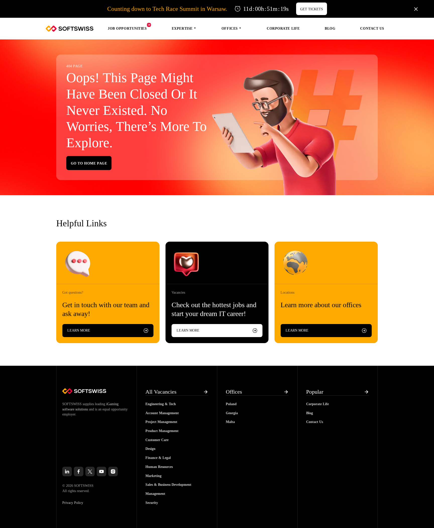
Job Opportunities (127, 28)
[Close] (416, 9)
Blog (330, 28)
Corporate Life (283, 28)
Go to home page (89, 163)
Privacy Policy (72, 503)
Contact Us (372, 28)
